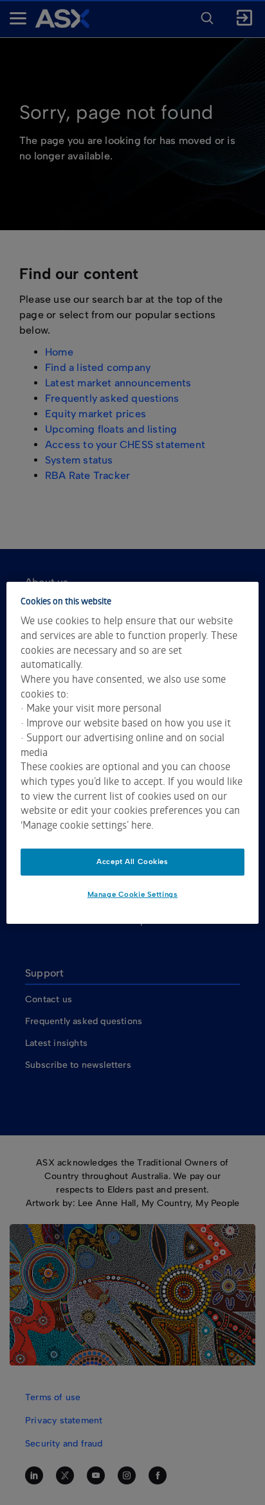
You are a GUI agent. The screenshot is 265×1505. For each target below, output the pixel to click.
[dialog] (132, 752)
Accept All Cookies (132, 861)
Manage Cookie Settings (132, 894)
